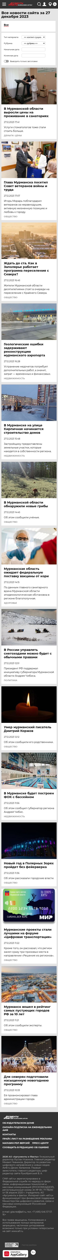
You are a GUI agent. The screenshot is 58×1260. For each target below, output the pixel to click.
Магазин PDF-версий (16, 1143)
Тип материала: (11, 37)
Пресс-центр (40, 1143)
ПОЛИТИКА (10, 680)
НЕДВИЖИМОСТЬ (14, 378)
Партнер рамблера (29, 1245)
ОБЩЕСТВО (10, 216)
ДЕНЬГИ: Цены (13, 135)
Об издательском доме (18, 1123)
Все (6, 24)
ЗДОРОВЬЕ (10, 603)
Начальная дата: (12, 49)
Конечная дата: (11, 55)
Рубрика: (8, 43)
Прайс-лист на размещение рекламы (27, 1138)
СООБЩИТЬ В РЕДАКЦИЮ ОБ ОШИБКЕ (25, 1147)
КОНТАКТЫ (9, 1134)
